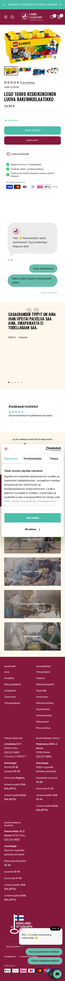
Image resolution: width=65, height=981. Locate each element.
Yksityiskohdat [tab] (32, 458)
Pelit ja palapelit (12, 684)
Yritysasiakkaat (12, 703)
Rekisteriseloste (45, 703)
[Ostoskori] (59, 17)
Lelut (7, 671)
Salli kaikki (32, 517)
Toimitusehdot (44, 715)
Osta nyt (32, 140)
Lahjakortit (10, 690)
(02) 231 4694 (43, 756)
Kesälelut (9, 678)
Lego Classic (12, 87)
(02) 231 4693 (11, 752)
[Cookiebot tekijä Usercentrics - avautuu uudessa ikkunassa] (46, 449)
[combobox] (16, 17)
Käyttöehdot (43, 709)
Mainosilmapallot (45, 684)
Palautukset (42, 721)
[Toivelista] (52, 17)
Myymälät (41, 690)
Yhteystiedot (43, 671)
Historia (40, 678)
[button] (12, 82)
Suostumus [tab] (11, 458)
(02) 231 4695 (11, 839)
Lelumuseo (42, 696)
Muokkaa (30, 529)
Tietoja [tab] (54, 458)
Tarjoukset (10, 696)
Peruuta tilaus (43, 727)
